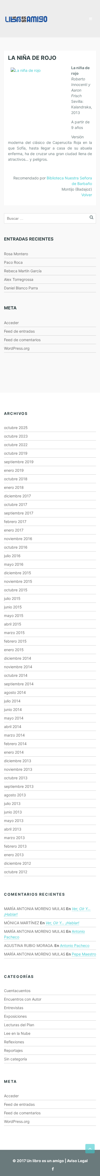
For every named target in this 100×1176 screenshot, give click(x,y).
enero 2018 (14, 487)
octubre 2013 (15, 778)
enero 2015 (14, 649)
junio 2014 (13, 709)
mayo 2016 (13, 564)
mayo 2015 (13, 615)
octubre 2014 (15, 675)
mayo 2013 (13, 820)
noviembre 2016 (18, 538)
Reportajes (13, 1050)
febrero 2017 (15, 521)
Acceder (11, 322)
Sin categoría (15, 1059)
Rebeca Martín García (23, 271)
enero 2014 (14, 752)
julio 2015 (12, 598)
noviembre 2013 (18, 769)
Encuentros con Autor (22, 999)
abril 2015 (12, 624)
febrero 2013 (15, 846)
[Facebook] (51, 1169)
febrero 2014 (15, 743)
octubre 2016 (15, 547)
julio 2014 (12, 701)
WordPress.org (17, 348)
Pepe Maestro (84, 954)
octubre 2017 (15, 504)
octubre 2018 (15, 479)
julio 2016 (12, 555)
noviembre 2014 (18, 666)
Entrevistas (13, 1007)
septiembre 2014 (19, 684)
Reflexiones (14, 1042)
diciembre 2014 (17, 658)
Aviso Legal (77, 1160)
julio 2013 (12, 803)
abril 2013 (12, 829)
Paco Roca (13, 262)
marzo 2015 (14, 632)
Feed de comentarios (22, 339)
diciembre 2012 (17, 863)
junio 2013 (13, 812)
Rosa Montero (16, 253)
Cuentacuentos (17, 990)
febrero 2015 (15, 641)
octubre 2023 (16, 436)
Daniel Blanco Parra (21, 288)
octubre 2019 (15, 453)
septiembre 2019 (19, 461)
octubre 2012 (15, 872)
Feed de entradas (19, 331)
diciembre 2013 (17, 760)
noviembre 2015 (18, 581)
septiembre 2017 (18, 513)
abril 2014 (12, 726)
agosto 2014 (15, 692)
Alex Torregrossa (18, 279)
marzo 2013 (14, 837)
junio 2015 (13, 607)
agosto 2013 (15, 795)
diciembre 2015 (17, 573)
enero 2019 (14, 470)
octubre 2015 (15, 590)
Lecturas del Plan (19, 1024)
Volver (86, 194)
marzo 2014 (14, 735)
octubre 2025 (16, 427)
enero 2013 (14, 854)
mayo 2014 (13, 718)
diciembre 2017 (17, 496)
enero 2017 (13, 530)
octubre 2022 (15, 444)
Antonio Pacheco (74, 945)
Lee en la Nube (17, 1033)
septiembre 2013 (19, 786)
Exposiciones (15, 1016)
